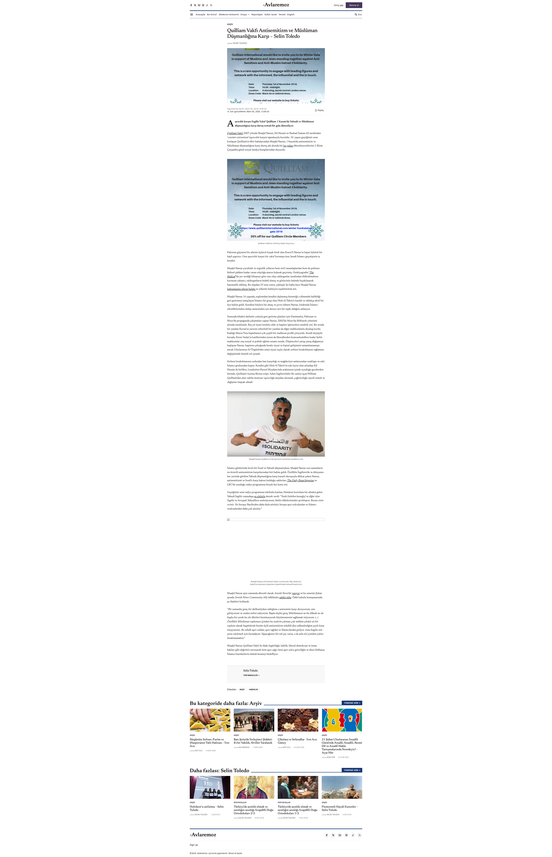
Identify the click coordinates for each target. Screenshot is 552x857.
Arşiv (230, 24)
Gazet (239, 853)
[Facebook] (191, 5)
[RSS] (211, 5)
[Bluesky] (199, 5)
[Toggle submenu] (248, 14)
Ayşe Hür (331, 757)
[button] (243, 14)
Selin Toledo (240, 43)
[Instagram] (203, 5)
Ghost (231, 853)
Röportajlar (240, 802)
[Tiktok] (207, 5)
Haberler (253, 689)
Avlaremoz (244, 747)
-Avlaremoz (202, 853)
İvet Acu (199, 750)
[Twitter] (195, 5)
